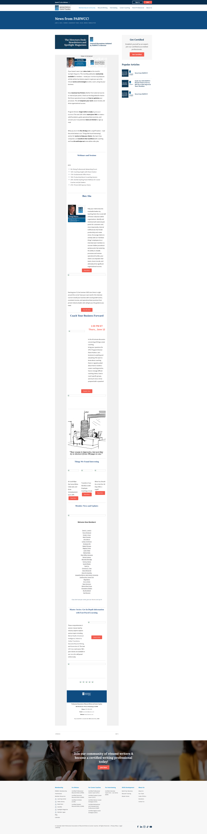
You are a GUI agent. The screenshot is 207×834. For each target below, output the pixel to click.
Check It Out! (96, 637)
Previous (58, 734)
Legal (120, 826)
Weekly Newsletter (90, 22)
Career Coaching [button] (125, 8)
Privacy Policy (114, 826)
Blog (81, 22)
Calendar (57, 817)
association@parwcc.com (88, 711)
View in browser (87, 56)
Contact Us (141, 801)
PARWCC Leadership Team (71, 22)
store (72, 654)
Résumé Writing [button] (102, 8)
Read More (87, 270)
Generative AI (75, 646)
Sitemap (58, 827)
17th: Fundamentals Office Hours (80, 174)
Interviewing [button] (113, 8)
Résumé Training (126, 793)
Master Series (125, 796)
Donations (141, 799)
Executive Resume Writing (76, 644)
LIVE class (71, 649)
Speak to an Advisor (61, 2)
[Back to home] (63, 8)
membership (95, 76)
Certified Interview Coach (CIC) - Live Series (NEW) (111, 792)
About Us (141, 791)
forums (94, 599)
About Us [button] (149, 8)
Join (148, 2)
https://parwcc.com (89, 714)
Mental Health (72, 636)
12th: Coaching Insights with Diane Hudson (83, 172)
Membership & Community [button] (87, 8)
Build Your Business (127, 791)
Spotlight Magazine (74, 74)
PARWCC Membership (61, 791)
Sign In (137, 2)
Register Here (86, 391)
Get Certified (137, 54)
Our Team (141, 793)
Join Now (103, 767)
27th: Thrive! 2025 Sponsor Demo (80, 185)
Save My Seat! (86, 309)
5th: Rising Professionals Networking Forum (83, 169)
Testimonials (58, 793)
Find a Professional (138, 8)
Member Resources (60, 796)
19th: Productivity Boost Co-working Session (83, 177)
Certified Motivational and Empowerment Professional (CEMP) (94, 806)
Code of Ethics (142, 796)
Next (116, 734)
